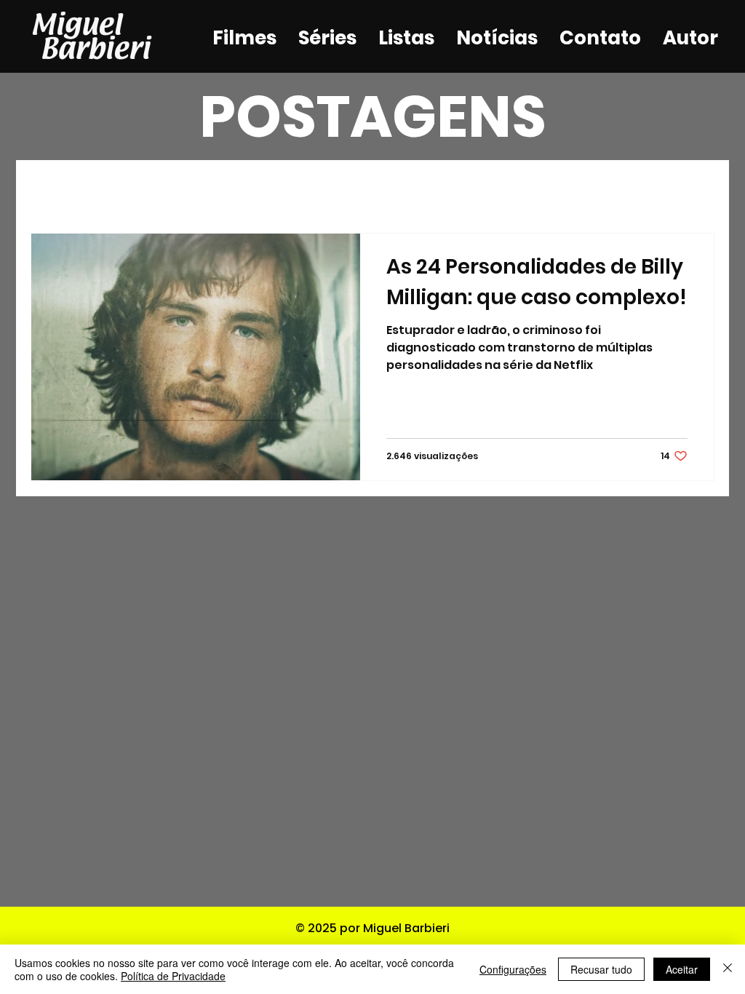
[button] (696, 191)
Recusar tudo (601, 969)
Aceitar (682, 969)
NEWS (357, 189)
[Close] (727, 969)
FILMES (134, 189)
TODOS (56, 189)
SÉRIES (209, 189)
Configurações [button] (512, 969)
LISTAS (284, 189)
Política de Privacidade (173, 976)
